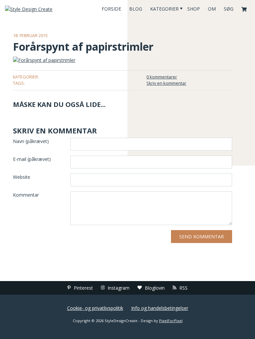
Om (212, 9)
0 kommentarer (161, 77)
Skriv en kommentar (166, 83)
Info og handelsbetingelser (159, 308)
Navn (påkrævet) (31, 141)
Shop (193, 9)
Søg (228, 9)
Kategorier (164, 9)
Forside (111, 9)
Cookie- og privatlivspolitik (95, 308)
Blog (135, 9)
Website (21, 177)
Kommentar (26, 195)
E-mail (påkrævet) (32, 159)
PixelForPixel (171, 320)
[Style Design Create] (42, 9)
